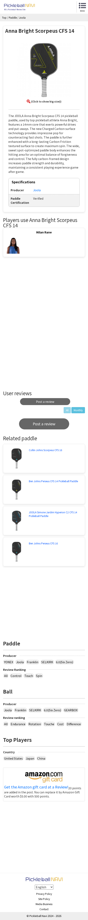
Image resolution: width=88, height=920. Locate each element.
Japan (30, 758)
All (6, 676)
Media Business (44, 904)
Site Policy (44, 899)
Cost (60, 724)
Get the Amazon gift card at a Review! (36, 787)
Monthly (78, 410)
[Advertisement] (37, 293)
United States (13, 758)
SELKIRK (47, 662)
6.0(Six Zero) (64, 662)
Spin (39, 676)
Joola (20, 662)
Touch (28, 676)
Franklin (32, 662)
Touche (49, 724)
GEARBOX (71, 710)
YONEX (8, 662)
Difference (74, 724)
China (41, 758)
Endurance (18, 724)
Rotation (34, 724)
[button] (44, 71)
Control (16, 676)
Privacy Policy (44, 893)
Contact (44, 909)
